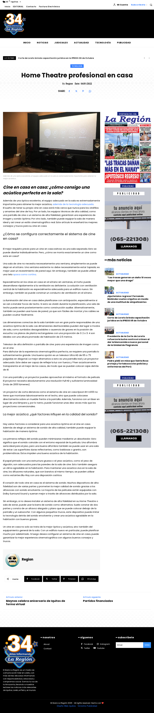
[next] (149, 58)
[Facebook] (69, 91)
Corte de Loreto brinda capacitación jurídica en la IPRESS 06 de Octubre (128, 319)
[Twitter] (76, 91)
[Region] (13, 559)
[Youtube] (94, 648)
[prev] (144, 58)
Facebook (88, 644)
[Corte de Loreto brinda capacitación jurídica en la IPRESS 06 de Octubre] (109, 311)
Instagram (105, 644)
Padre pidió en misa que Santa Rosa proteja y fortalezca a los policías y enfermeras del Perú (127, 363)
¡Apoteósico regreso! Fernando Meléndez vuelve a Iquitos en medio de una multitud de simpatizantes (127, 299)
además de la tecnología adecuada (73, 204)
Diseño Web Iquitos (66, 706)
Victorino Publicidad (87, 706)
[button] (151, 5)
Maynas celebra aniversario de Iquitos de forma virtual (35, 602)
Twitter (87, 648)
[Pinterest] (83, 91)
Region (69, 83)
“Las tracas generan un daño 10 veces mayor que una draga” (129, 279)
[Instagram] (97, 644)
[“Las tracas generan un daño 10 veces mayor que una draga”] (109, 271)
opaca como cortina (24, 274)
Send (147, 645)
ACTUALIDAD (122, 274)
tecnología (77, 66)
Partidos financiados (98, 601)
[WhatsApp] (90, 91)
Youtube (100, 648)
